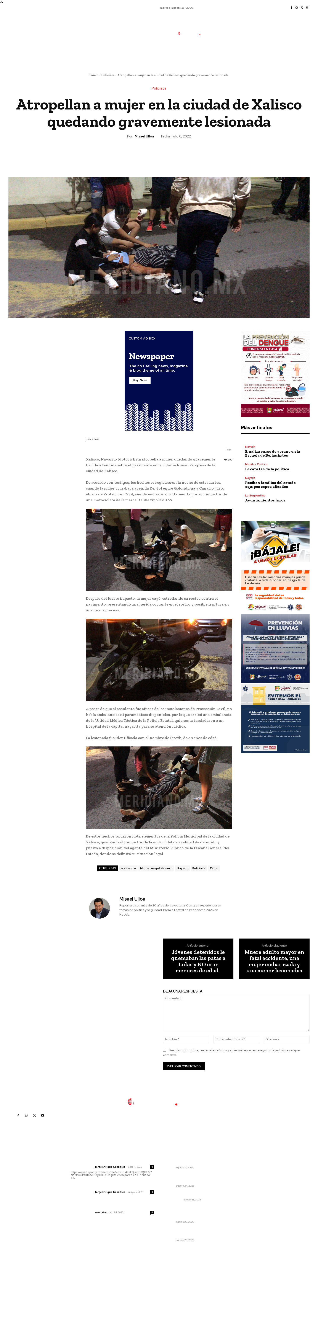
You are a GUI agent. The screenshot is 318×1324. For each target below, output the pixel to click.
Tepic (214, 868)
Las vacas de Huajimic (93, 1186)
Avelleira (101, 1212)
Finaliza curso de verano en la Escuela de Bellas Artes (272, 453)
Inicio (94, 75)
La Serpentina (255, 495)
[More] (178, 153)
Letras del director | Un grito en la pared (110, 1161)
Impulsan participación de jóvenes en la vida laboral (184, 1159)
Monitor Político (256, 464)
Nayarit (182, 868)
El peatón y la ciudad (91, 1206)
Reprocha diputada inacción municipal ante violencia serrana (189, 1177)
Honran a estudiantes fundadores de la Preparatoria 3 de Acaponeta (189, 1212)
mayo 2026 (237, 1187)
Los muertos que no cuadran (186, 1194)
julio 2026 (236, 1174)
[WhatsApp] (168, 153)
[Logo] (192, 33)
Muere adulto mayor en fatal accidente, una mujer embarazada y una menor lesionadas (274, 961)
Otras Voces (173, 1199)
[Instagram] (296, 7)
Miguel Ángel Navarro (156, 868)
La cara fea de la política (267, 469)
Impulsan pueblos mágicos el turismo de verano (186, 1232)
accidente (128, 868)
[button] (221, 53)
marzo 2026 (237, 1200)
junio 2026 (236, 1181)
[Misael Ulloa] (102, 908)
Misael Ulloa (144, 136)
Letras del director (82, 1166)
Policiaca (107, 75)
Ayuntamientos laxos (265, 500)
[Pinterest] (158, 153)
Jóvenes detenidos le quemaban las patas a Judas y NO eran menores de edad (198, 961)
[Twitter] (301, 7)
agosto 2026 (238, 1168)
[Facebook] (291, 7)
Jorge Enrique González (110, 1166)
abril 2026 (236, 1194)
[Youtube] (307, 7)
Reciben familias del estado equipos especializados (270, 484)
